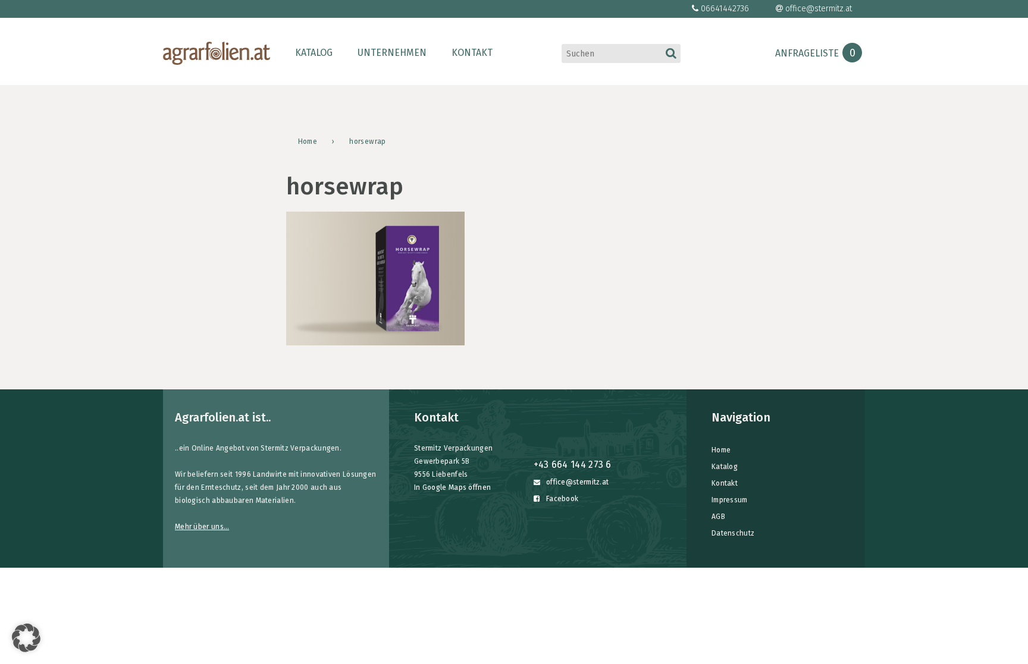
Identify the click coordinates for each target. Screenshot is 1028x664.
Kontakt (472, 52)
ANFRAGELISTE (815, 53)
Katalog (314, 52)
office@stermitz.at (818, 9)
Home (721, 450)
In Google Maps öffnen (452, 487)
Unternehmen (392, 52)
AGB (718, 516)
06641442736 (725, 9)
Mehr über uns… (202, 527)
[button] (26, 638)
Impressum (730, 500)
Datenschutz (733, 533)
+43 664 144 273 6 (573, 464)
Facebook (561, 499)
